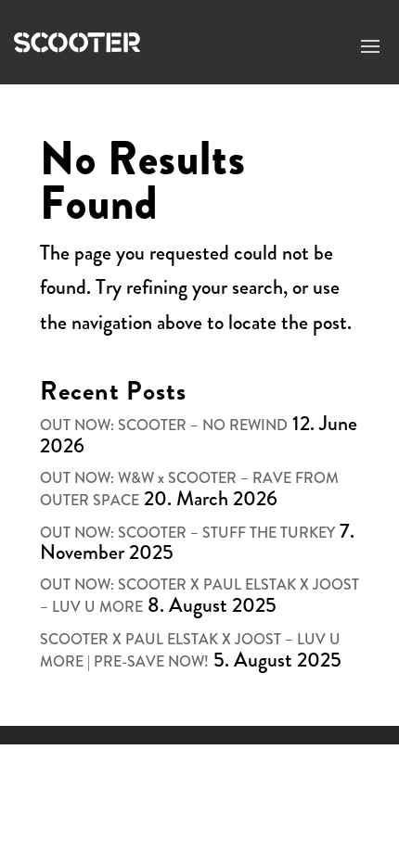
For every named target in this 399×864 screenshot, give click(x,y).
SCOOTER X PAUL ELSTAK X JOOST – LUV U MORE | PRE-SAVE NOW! (190, 650)
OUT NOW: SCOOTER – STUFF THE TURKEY (187, 532)
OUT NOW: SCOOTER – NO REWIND (164, 425)
